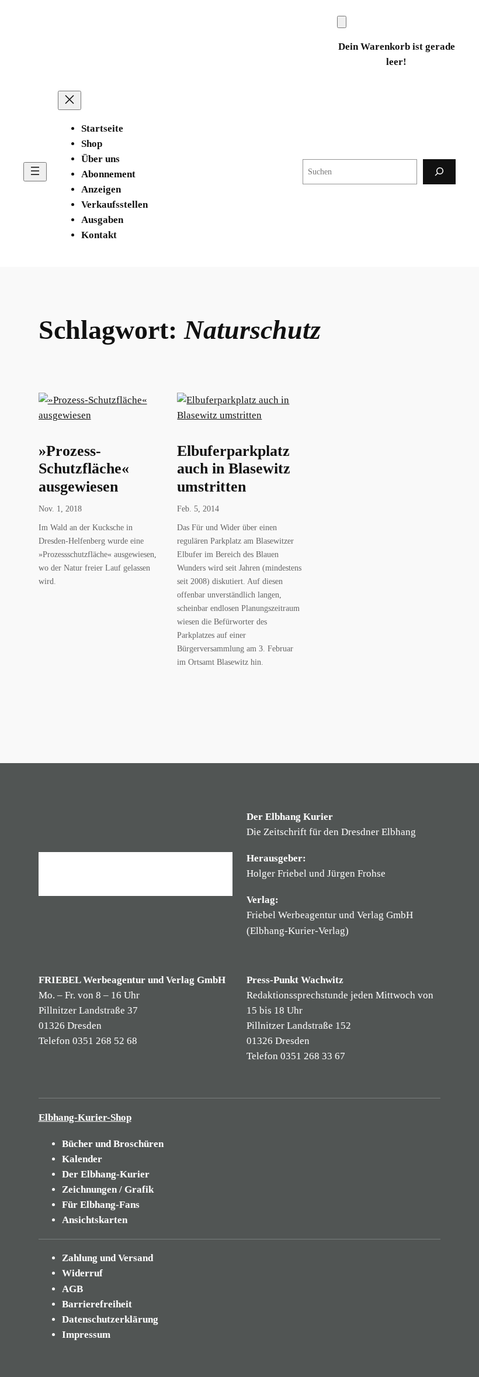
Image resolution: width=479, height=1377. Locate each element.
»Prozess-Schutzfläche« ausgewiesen (84, 468)
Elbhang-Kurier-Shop (85, 1117)
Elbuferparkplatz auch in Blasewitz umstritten (233, 468)
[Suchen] (439, 171)
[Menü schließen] (69, 100)
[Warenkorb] (341, 22)
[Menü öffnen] (35, 171)
